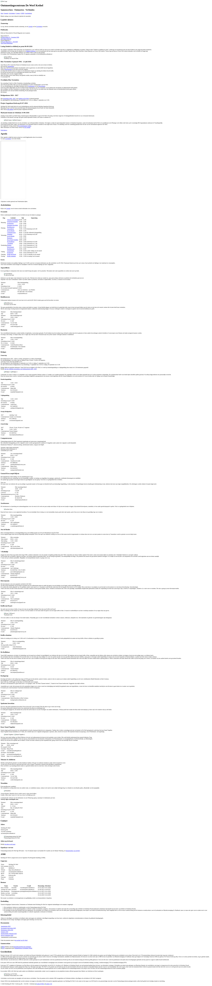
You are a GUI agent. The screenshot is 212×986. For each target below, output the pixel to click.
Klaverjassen (41, 86)
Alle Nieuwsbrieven (6, 38)
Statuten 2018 (4, 932)
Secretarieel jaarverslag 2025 (8, 928)
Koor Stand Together (12, 240)
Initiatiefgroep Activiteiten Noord (23, 948)
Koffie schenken (11, 256)
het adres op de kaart (9, 844)
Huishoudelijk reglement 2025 (9, 933)
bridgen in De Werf (24, 98)
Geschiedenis (28, 13)
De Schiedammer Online (24, 126)
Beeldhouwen (10, 227)
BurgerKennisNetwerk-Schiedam (22, 946)
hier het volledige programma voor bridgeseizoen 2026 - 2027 (20, 369)
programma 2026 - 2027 (9, 98)
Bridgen (9, 245)
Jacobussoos (10, 66)
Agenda (6, 13)
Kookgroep (10, 252)
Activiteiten (12, 13)
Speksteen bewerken (12, 225)
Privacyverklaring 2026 (7, 935)
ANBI (22, 13)
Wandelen (9, 234)
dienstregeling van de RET (73, 850)
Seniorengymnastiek (12, 221)
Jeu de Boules (10, 230)
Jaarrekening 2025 (6, 926)
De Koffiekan (10, 241)
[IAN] (2, 948)
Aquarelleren (10, 229)
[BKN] (3, 946)
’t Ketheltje (10, 243)
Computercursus (11, 232)
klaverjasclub (8, 69)
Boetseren (9, 238)
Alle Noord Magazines (7, 43)
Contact (18, 13)
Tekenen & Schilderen (13, 219)
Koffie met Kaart (11, 254)
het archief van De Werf (21, 940)
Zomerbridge (10, 250)
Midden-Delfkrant (31, 51)
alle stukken (10, 109)
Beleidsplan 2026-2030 (7, 930)
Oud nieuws (4, 130)
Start (2, 13)
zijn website (27, 127)
